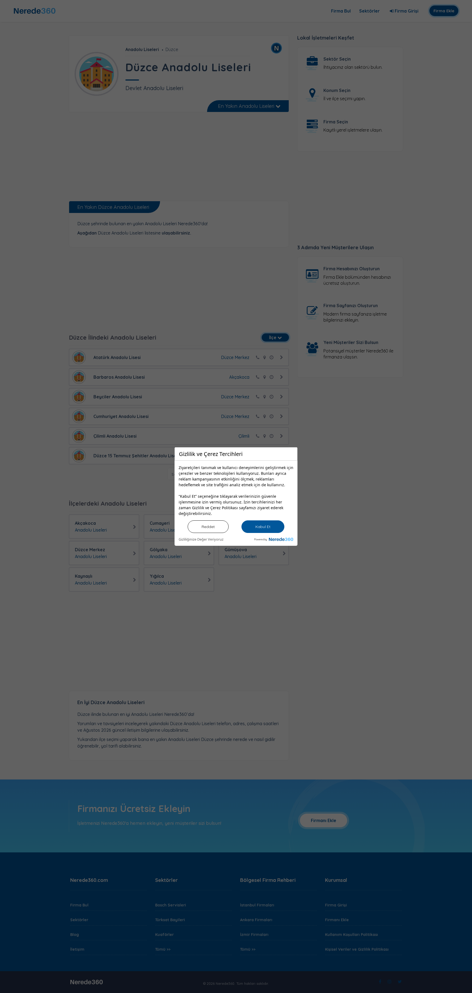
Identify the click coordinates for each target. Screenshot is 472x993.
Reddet (208, 526)
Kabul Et (262, 526)
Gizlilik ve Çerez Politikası (215, 507)
